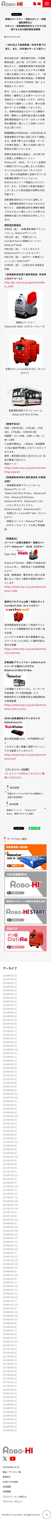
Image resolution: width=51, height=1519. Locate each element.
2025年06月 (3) (10, 1016)
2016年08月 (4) (10, 1404)
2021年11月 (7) (10, 1171)
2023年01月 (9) (10, 1119)
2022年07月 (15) (10, 1141)
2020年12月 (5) (10, 1212)
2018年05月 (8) (10, 1326)
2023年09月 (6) (10, 1090)
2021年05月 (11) (10, 1193)
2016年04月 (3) (10, 1419)
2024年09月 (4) (10, 1045)
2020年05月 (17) (10, 1237)
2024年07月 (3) (10, 1053)
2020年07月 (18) (10, 1230)
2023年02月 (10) (10, 1115)
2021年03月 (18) (10, 1200)
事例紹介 (7, 1476)
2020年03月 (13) (10, 1245)
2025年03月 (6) (10, 1023)
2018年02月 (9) (10, 1337)
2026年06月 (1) (10, 982)
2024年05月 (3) (10, 1060)
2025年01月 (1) (10, 1030)
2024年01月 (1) (10, 1075)
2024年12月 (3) (10, 1034)
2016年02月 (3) (10, 1426)
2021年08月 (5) (10, 1182)
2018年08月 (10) (10, 1315)
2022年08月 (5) (10, 1138)
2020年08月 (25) (10, 1226)
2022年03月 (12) (10, 1156)
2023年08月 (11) (10, 1093)
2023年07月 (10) (10, 1097)
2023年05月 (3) (10, 1104)
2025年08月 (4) (10, 1012)
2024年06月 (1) (10, 1056)
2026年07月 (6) (10, 979)
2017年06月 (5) (10, 1367)
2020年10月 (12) (10, 1219)
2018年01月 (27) (10, 1341)
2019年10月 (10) (10, 1263)
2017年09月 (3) (10, 1356)
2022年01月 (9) (10, 1164)
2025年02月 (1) (10, 1027)
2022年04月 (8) (10, 1152)
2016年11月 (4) (10, 1393)
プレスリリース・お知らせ (14, 1496)
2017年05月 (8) (10, 1371)
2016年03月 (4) (10, 1422)
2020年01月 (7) (10, 1252)
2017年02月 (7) (10, 1382)
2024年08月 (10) (10, 1049)
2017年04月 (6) (10, 1374)
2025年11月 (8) (10, 1001)
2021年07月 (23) (10, 1186)
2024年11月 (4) (10, 1038)
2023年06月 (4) (10, 1101)
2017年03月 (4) (10, 1378)
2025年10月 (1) (10, 1004)
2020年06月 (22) (10, 1234)
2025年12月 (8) (10, 997)
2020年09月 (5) (10, 1223)
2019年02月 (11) (10, 1293)
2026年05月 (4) (10, 986)
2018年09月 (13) (10, 1311)
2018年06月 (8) (10, 1323)
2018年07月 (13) (10, 1319)
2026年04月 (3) (10, 990)
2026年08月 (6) (10, 975)
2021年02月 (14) (10, 1204)
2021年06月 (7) (10, 1189)
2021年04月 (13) (10, 1197)
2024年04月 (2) (10, 1064)
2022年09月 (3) (10, 1134)
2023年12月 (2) (10, 1079)
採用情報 (7, 1491)
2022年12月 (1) (10, 1123)
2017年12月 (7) (10, 1345)
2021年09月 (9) (10, 1178)
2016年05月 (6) (10, 1415)
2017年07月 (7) (10, 1363)
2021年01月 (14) (10, 1208)
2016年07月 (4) (10, 1408)
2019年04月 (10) (10, 1285)
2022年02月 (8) (10, 1160)
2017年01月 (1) (10, 1385)
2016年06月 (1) (10, 1411)
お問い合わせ (39, 3)
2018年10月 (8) (10, 1308)
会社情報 (7, 1486)
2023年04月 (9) (10, 1108)
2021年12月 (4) (10, 1167)
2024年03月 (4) (10, 1067)
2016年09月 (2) (10, 1400)
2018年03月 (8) (10, 1334)
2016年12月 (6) (10, 1389)
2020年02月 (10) (10, 1249)
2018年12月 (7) (10, 1300)
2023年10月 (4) (10, 1086)
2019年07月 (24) (10, 1275)
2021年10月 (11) (10, 1175)
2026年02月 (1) (10, 994)
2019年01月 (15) (10, 1297)
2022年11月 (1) (10, 1127)
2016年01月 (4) (10, 1430)
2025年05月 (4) (10, 1019)
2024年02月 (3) (10, 1071)
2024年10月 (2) (10, 1042)
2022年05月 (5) (10, 1149)
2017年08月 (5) (10, 1360)
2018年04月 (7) (10, 1330)
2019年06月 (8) (10, 1278)
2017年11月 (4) (10, 1348)
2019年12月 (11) (10, 1256)
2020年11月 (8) (10, 1215)
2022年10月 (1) (10, 1130)
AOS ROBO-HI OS (11, 1467)
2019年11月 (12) (10, 1260)
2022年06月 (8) (10, 1145)
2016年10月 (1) (10, 1396)
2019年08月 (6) (10, 1271)
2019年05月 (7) (10, 1282)
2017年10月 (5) (10, 1352)
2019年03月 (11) (10, 1289)
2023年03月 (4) (10, 1112)
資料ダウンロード (35, 3)
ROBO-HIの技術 (10, 1481)
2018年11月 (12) (10, 1304)
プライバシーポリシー (13, 1501)
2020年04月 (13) (10, 1241)
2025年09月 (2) (10, 1008)
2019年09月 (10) (10, 1267)
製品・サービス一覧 (12, 1471)
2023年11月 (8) (10, 1082)
